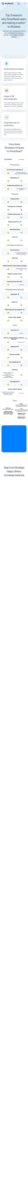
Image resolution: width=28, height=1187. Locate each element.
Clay (16, 173)
